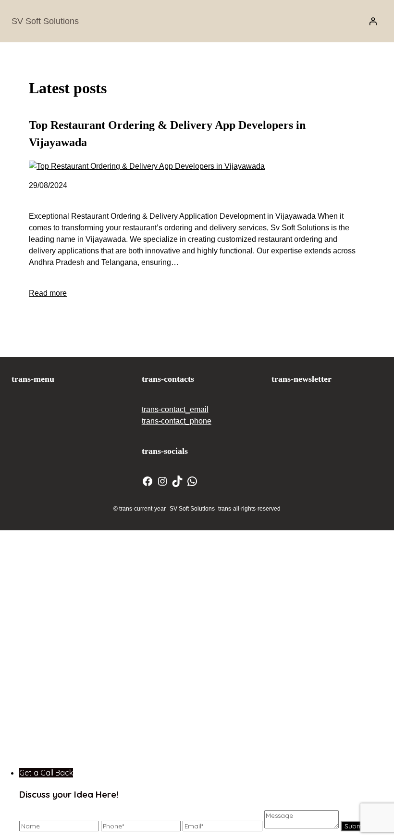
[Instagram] (162, 481)
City (195, 605)
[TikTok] (177, 481)
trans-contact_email (175, 409)
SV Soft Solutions (45, 21)
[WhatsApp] (192, 481)
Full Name (207, 543)
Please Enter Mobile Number (241, 637)
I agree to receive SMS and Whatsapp (264, 726)
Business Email (217, 574)
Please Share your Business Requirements (267, 668)
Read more (48, 293)
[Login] (372, 21)
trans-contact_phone (176, 421)
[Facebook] (147, 481)
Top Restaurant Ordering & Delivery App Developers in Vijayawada (167, 134)
